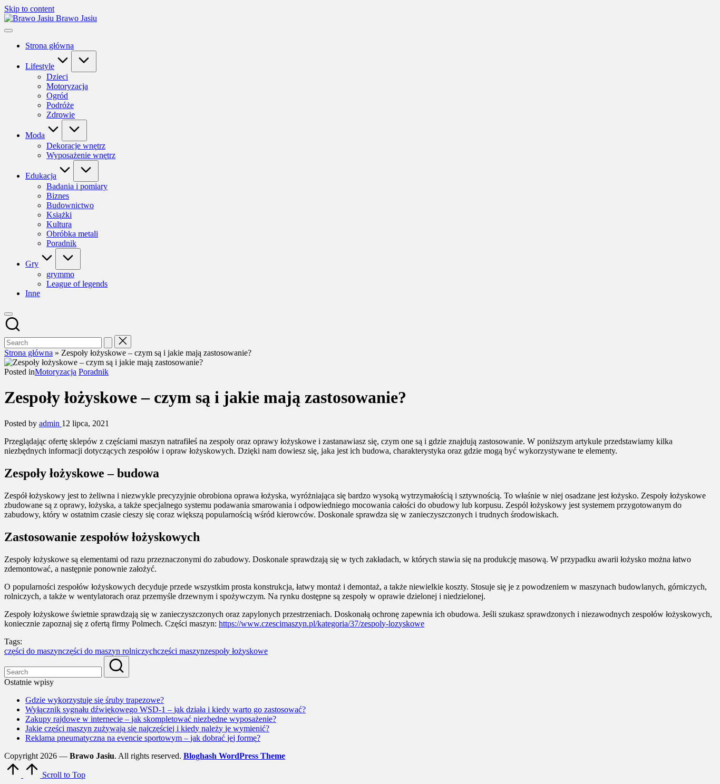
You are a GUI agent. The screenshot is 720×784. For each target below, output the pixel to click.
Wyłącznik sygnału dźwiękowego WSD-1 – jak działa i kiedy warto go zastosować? (165, 709)
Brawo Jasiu (76, 18)
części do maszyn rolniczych (109, 650)
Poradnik (94, 371)
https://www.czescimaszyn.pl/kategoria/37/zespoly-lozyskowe (321, 623)
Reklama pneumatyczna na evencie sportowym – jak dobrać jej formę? (142, 737)
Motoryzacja (55, 371)
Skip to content (29, 8)
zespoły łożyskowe (236, 650)
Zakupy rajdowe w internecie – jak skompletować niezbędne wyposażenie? (150, 718)
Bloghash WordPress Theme (234, 755)
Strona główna (28, 352)
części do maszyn (33, 650)
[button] (108, 342)
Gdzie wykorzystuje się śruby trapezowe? (94, 699)
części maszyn (181, 650)
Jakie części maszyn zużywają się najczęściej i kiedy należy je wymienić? (147, 728)
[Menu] (8, 30)
